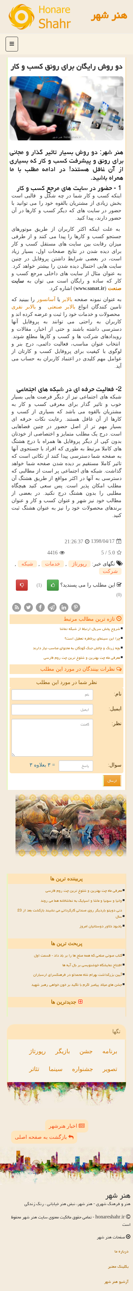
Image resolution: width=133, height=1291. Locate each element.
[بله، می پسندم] (53, 585)
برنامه (109, 1051)
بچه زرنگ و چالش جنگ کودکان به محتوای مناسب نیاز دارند (76, 648)
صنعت (115, 288)
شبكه (27, 564)
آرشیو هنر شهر (116, 1281)
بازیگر (62, 1051)
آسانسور (46, 299)
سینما (55, 1069)
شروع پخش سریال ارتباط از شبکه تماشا (90, 629)
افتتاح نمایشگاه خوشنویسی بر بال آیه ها (92, 965)
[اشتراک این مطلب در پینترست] (76, 607)
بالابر (67, 299)
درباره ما (122, 1251)
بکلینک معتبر (118, 1266)
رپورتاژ (79, 564)
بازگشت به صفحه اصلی (41, 1137)
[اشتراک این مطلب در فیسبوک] (40, 607)
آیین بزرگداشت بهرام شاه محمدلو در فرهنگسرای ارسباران (77, 974)
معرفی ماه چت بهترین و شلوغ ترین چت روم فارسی (82, 657)
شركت (110, 571)
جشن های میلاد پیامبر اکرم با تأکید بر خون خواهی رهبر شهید (76, 984)
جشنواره (82, 1069)
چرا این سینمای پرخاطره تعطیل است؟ (92, 638)
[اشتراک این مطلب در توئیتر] (28, 607)
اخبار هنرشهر (64, 1126)
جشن (86, 1051)
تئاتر (34, 1069)
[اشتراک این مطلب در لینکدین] (64, 607)
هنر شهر (109, 15)
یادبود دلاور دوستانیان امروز (100, 926)
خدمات (52, 564)
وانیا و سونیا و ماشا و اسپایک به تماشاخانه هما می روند (81, 900)
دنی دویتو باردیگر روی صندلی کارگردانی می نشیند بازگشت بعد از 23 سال (69, 913)
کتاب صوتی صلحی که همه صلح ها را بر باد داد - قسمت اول (78, 955)
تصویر (110, 1069)
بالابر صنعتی (61, 307)
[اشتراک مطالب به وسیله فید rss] (16, 607)
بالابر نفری (23, 307)
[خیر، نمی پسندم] (22, 585)
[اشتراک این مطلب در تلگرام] (52, 607)
